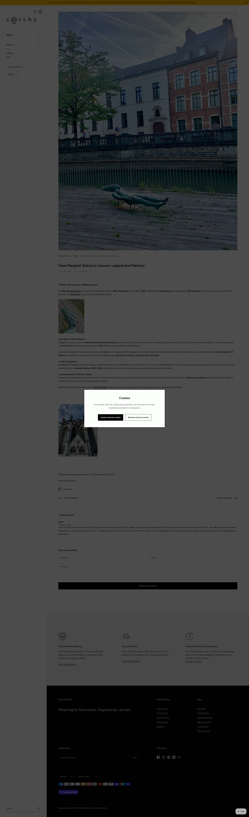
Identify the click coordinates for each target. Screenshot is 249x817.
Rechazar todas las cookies (138, 417)
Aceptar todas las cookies (110, 417)
